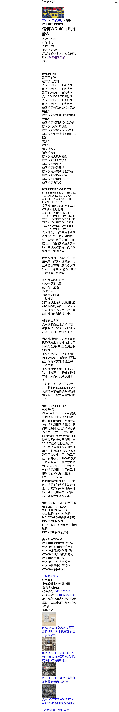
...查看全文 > (50, 576)
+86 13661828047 (64, 595)
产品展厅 (57, 20)
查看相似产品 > (58, 57)
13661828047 (61, 591)
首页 (45, 20)
